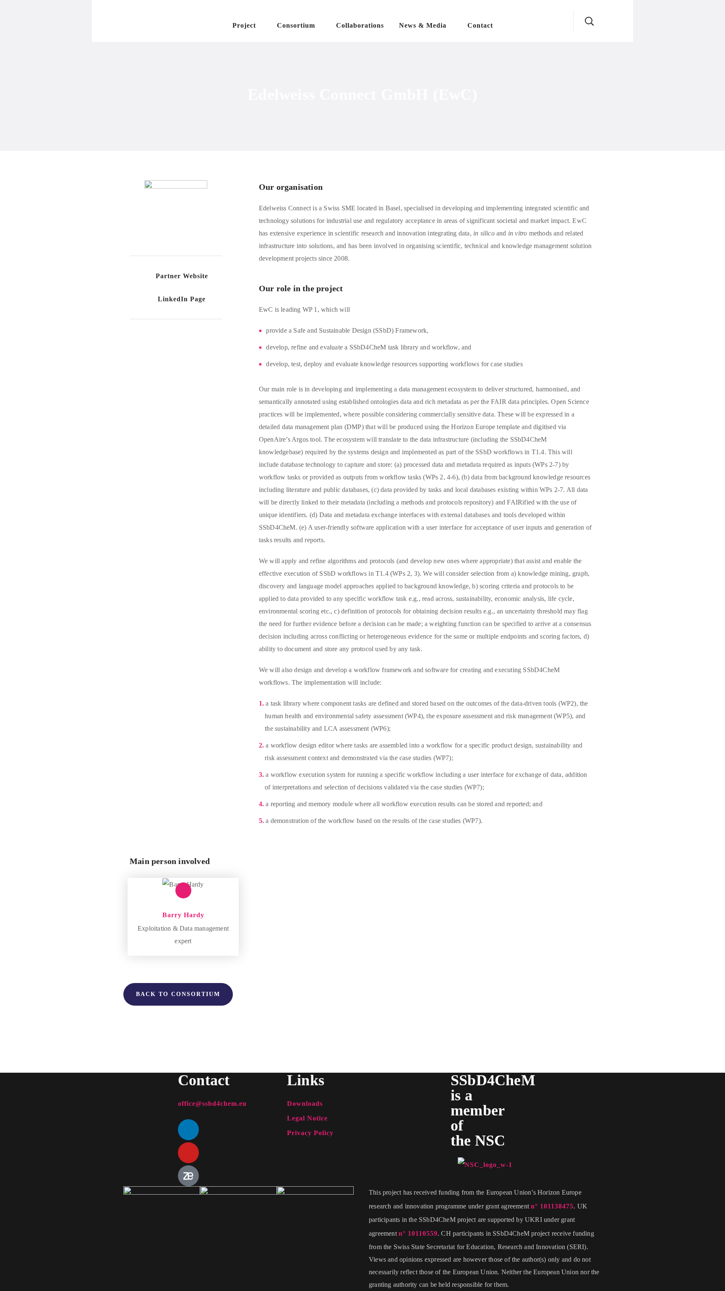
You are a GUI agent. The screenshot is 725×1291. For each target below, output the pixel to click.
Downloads (305, 1103)
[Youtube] (188, 1152)
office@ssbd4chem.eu (212, 1103)
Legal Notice (307, 1118)
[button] (589, 21)
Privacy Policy (310, 1132)
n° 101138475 (552, 1206)
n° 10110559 (418, 1233)
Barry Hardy (183, 914)
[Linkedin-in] (183, 890)
